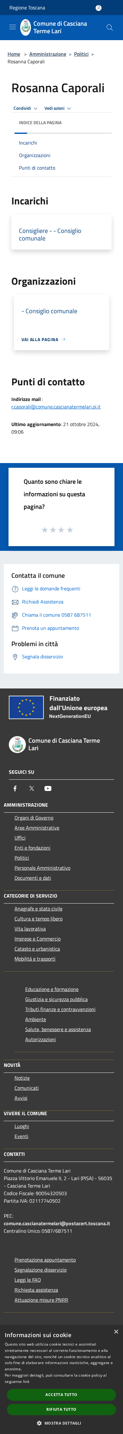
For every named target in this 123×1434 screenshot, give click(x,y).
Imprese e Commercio (38, 938)
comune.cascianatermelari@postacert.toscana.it (57, 1223)
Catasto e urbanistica (37, 948)
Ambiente (35, 1019)
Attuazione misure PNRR (41, 1300)
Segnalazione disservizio (41, 1269)
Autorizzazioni (40, 1039)
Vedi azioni (54, 108)
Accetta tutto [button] (61, 1394)
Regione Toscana (27, 7)
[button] (61, 1423)
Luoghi (22, 1126)
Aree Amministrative (37, 827)
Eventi (21, 1136)
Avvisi (21, 1098)
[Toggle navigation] (12, 27)
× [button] (116, 1332)
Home (14, 54)
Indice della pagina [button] (40, 122)
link (26, 1381)
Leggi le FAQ (28, 1280)
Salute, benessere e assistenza (58, 1029)
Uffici (20, 837)
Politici (81, 54)
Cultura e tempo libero (38, 918)
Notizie (22, 1078)
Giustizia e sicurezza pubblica (56, 999)
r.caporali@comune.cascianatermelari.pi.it (56, 406)
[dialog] (61, 1379)
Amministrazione (47, 54)
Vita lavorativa (30, 928)
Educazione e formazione (52, 989)
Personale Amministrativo (42, 868)
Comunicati (27, 1088)
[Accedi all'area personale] (98, 8)
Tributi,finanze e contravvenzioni (60, 1009)
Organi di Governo (34, 817)
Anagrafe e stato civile (38, 908)
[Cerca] (110, 27)
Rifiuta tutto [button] (61, 1409)
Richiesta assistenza (36, 1290)
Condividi (23, 108)
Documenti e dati (33, 878)
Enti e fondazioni (32, 847)
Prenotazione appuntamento (45, 1259)
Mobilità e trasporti (35, 958)
